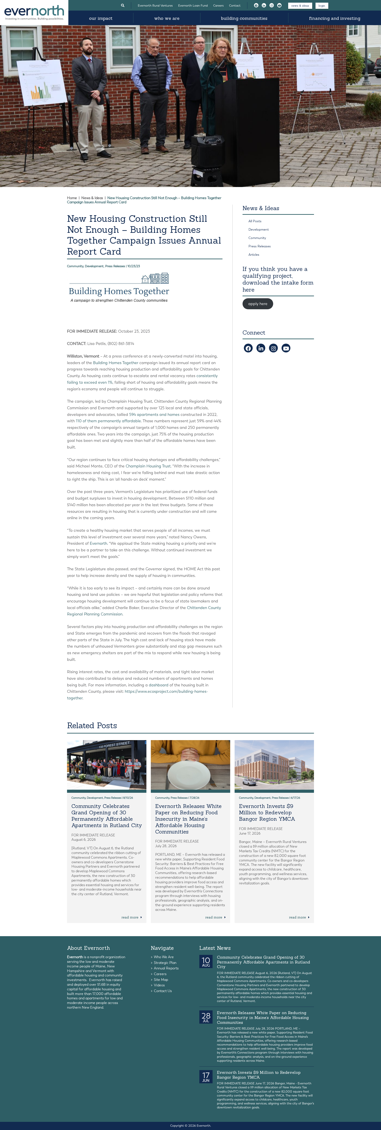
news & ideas (300, 5)
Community (257, 238)
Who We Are (166, 18)
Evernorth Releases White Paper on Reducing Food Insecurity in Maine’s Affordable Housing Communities (188, 819)
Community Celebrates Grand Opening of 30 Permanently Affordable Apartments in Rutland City (106, 815)
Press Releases (259, 246)
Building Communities (244, 18)
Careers (218, 5)
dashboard (158, 685)
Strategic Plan (165, 963)
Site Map (161, 980)
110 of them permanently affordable (108, 421)
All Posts (254, 221)
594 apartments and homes (154, 414)
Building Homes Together (115, 362)
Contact (235, 5)
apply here (257, 303)
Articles (253, 255)
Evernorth (98, 543)
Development (258, 230)
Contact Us (163, 991)
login (322, 5)
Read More (130, 917)
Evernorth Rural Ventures (155, 5)
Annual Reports (166, 968)
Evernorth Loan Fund (193, 5)
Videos (159, 985)
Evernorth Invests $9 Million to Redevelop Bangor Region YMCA (267, 812)
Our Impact (100, 18)
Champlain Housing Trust (148, 466)
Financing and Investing (334, 18)
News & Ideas (92, 198)
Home (72, 198)
